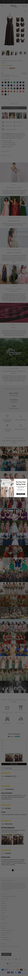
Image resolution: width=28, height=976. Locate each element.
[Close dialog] (26, 479)
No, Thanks (21, 495)
